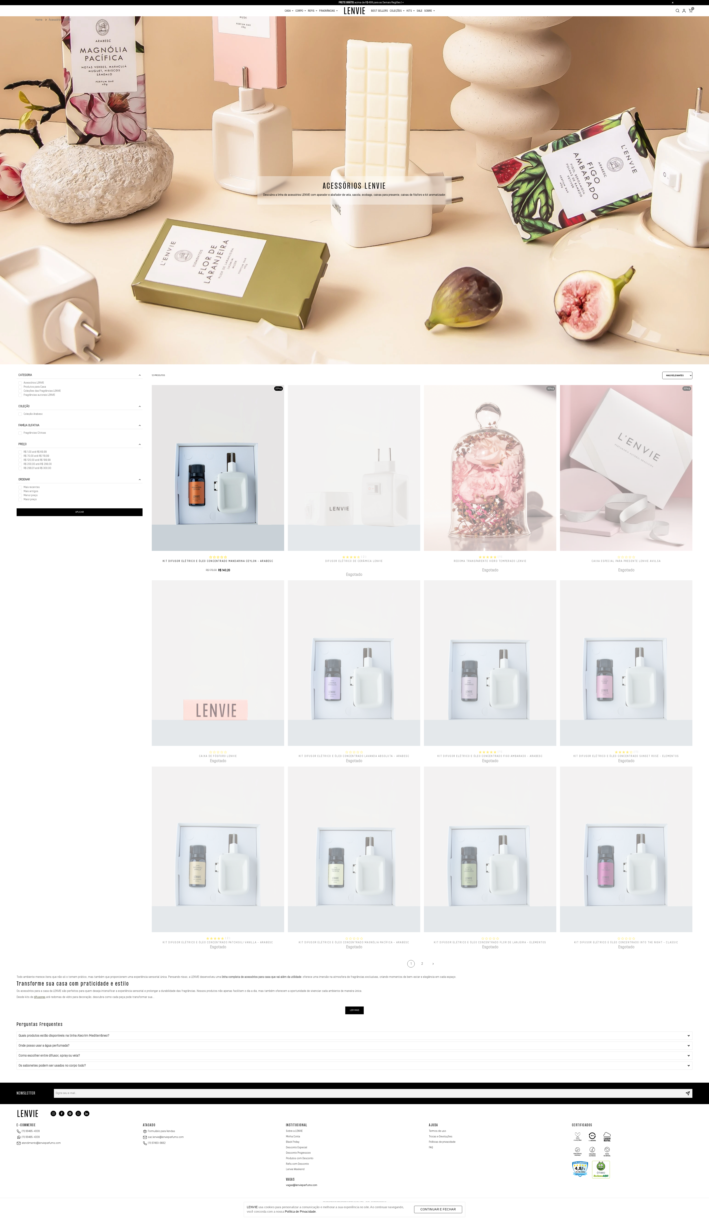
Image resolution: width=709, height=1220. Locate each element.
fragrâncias (327, 10)
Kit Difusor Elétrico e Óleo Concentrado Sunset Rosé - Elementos (626, 756)
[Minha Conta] (684, 11)
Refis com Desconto (297, 1164)
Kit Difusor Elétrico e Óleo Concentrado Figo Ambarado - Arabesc (490, 756)
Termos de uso (437, 1131)
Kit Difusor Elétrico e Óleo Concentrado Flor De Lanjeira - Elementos (490, 942)
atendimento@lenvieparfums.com (41, 1143)
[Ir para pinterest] (70, 1113)
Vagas (290, 1180)
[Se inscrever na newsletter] (687, 1093)
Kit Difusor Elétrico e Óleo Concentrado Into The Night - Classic (626, 942)
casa (288, 10)
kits (409, 10)
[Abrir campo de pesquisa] (677, 11)
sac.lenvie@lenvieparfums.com (166, 1137)
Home (39, 19)
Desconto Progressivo (298, 1152)
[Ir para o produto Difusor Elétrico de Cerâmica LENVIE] (354, 468)
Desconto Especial (296, 1147)
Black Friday (292, 1142)
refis (311, 10)
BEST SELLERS (379, 10)
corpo (299, 10)
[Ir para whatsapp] (78, 1113)
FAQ (431, 1147)
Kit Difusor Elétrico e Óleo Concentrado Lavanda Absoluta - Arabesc (354, 756)
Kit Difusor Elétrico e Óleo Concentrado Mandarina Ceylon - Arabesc (218, 561)
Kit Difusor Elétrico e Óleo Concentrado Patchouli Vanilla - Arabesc (218, 942)
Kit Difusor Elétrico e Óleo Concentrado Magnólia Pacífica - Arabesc (354, 942)
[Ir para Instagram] (53, 1113)
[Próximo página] (433, 963)
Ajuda (433, 1125)
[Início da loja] (354, 10)
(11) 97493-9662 (157, 1143)
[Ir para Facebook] (61, 1113)
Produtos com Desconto (299, 1158)
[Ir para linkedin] (86, 1113)
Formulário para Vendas (161, 1131)
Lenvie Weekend (295, 1169)
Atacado (149, 1125)
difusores (39, 997)
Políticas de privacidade (442, 1142)
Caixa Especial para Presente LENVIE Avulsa (626, 561)
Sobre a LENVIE (294, 1131)
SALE (419, 10)
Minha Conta (293, 1136)
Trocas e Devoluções (440, 1136)
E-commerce (26, 1125)
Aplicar (79, 512)
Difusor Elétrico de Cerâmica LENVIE (354, 561)
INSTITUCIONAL (296, 1125)
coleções (396, 10)
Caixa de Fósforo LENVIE (218, 756)
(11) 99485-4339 (31, 1131)
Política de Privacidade (300, 1211)
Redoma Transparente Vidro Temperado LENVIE (490, 561)
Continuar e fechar (438, 1209)
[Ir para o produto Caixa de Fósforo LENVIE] (218, 663)
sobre (428, 10)
